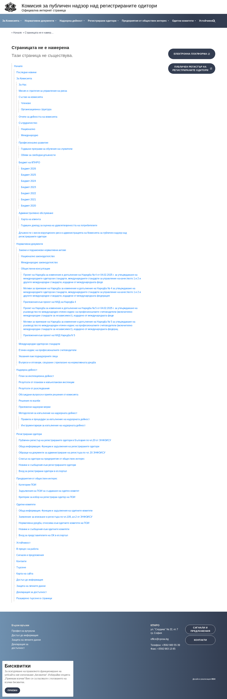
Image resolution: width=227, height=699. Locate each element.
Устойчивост (23, 542)
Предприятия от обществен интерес (144, 20)
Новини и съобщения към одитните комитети (44, 529)
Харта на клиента (31, 219)
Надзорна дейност (71, 20)
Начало (18, 66)
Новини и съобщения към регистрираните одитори (47, 465)
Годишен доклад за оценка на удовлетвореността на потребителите (59, 225)
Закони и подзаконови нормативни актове (42, 250)
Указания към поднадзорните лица (38, 356)
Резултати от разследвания (34, 388)
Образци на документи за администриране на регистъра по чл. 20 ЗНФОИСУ (62, 452)
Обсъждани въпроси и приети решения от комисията (48, 394)
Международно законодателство (39, 262)
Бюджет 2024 (28, 181)
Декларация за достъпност (31, 592)
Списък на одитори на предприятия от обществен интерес (52, 458)
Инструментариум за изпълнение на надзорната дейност (53, 425)
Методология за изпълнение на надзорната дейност (48, 413)
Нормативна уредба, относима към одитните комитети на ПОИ (54, 523)
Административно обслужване (36, 213)
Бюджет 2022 (28, 193)
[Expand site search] (214, 21)
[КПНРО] (10, 7)
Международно (29, 135)
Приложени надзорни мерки (34, 407)
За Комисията (10, 20)
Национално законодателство (38, 256)
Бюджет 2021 (28, 199)
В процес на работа (27, 549)
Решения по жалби (29, 400)
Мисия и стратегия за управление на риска (43, 91)
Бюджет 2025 (28, 174)
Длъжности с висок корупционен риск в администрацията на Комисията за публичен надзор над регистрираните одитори (73, 235)
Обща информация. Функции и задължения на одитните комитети (55, 510)
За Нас (23, 84)
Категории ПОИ (27, 484)
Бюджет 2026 (28, 168)
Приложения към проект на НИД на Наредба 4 (49, 302)
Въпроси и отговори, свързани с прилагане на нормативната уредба (57, 362)
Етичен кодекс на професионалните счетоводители (47, 350)
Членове (26, 103)
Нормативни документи (39, 20)
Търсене (21, 567)
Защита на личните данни (31, 586)
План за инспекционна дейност (36, 376)
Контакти (21, 561)
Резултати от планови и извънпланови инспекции (46, 382)
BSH (213, 679)
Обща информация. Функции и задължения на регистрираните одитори (59, 446)
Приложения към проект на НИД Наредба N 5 (49, 335)
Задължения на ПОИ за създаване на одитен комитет (49, 491)
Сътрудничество (28, 123)
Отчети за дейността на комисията (38, 116)
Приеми (12, 690)
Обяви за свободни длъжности (38, 155)
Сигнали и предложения (30, 555)
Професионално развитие (33, 142)
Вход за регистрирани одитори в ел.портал (43, 471)
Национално (28, 129)
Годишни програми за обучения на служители (46, 149)
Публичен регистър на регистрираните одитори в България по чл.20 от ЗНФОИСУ (65, 440)
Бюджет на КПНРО (29, 162)
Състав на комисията (31, 97)
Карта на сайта (24, 573)
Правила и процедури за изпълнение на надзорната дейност (55, 419)
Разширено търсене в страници (34, 598)
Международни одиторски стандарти (39, 344)
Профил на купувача (23, 631)
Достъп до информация (29, 579)
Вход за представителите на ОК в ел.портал (43, 535)
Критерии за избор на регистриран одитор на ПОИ (47, 497)
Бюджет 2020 (28, 205)
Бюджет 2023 (28, 187)
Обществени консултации (35, 268)
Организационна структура (36, 109)
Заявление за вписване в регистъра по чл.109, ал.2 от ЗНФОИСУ (55, 516)
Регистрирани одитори (102, 20)
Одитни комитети (183, 20)
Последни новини (26, 72)
